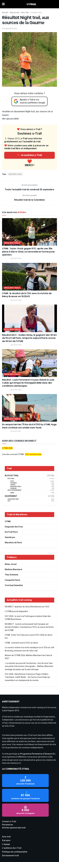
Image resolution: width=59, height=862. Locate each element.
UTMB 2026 (7, 448)
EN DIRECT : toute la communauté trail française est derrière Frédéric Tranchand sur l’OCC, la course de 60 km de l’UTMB (29, 627)
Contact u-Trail (9, 821)
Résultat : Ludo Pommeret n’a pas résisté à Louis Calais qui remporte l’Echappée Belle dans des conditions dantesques (28, 383)
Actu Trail (25, 12)
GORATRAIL (13, 483)
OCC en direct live (33, 454)
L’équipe (6, 844)
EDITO (12, 481)
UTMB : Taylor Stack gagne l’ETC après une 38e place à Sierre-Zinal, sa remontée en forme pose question (28, 251)
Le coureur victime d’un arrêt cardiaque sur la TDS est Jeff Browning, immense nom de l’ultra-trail (29, 649)
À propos (6, 840)
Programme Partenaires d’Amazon (36, 753)
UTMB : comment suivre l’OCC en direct (21, 642)
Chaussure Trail (13, 499)
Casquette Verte (12, 580)
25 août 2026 (16, 258)
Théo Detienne (11, 574)
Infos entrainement (14, 490)
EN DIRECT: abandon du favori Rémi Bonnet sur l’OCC (27, 606)
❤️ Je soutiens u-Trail (29, 155)
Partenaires (7, 824)
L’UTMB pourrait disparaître (16, 611)
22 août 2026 (16, 390)
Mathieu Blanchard (13, 569)
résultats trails (36, 12)
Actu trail (6, 836)
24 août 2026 (16, 345)
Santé (12, 492)
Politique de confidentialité (14, 851)
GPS (9, 501)
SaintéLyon (10, 537)
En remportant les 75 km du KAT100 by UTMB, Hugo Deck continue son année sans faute (29, 426)
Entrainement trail (10, 855)
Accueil (5, 12)
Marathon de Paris (13, 542)
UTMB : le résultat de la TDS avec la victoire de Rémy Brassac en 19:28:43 (27, 295)
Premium (13, 488)
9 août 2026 (16, 431)
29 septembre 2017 (9, 28)
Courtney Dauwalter (14, 585)
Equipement (11, 496)
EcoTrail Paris (11, 532)
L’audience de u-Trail (11, 848)
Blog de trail (14, 12)
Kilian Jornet (11, 564)
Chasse (12, 484)
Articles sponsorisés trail (14, 827)
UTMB (8, 521)
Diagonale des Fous (14, 526)
